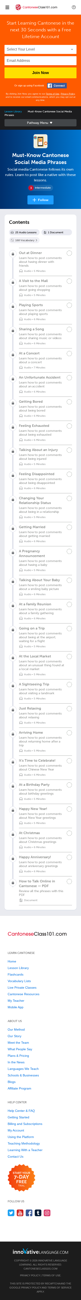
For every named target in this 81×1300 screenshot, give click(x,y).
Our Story (14, 1036)
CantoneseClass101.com (40, 1268)
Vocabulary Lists (19, 981)
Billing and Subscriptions (25, 1124)
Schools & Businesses (23, 1075)
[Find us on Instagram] (47, 1212)
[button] (74, 7)
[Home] (36, 10)
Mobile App (15, 1007)
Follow (43, 200)
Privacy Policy (68, 94)
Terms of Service (59, 1287)
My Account (16, 1130)
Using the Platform (21, 1137)
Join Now (40, 73)
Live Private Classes (22, 987)
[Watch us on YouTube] (20, 1212)
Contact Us (15, 1156)
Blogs (12, 1082)
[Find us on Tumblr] (38, 1212)
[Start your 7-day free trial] (21, 1178)
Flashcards (15, 974)
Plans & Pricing (18, 1055)
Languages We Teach (23, 1069)
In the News (16, 1062)
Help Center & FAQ (21, 1111)
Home (12, 961)
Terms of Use (52, 94)
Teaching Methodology (24, 1143)
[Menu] (7, 7)
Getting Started (18, 1117)
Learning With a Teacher (25, 1150)
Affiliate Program (19, 1088)
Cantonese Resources (23, 994)
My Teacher (16, 1000)
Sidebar (40, 122)
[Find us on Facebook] (29, 1212)
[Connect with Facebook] (57, 85)
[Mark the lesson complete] (69, 253)
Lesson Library (13, 111)
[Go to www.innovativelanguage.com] (40, 1251)
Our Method (16, 1029)
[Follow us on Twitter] (11, 1212)
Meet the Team (18, 1042)
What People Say (20, 1049)
